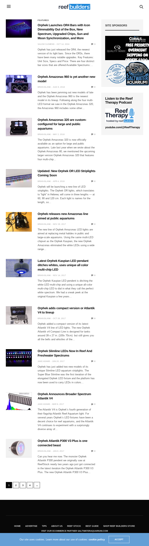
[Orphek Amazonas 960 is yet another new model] (19, 84)
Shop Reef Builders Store (119, 526)
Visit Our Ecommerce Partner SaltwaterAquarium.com (74, 531)
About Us (56, 526)
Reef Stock (74, 526)
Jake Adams (44, 361)
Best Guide (92, 526)
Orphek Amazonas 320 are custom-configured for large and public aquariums (62, 124)
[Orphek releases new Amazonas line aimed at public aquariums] (19, 222)
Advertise (31, 526)
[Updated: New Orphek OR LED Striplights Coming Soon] (19, 178)
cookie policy (97, 539)
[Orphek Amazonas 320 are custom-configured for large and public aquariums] (19, 127)
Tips (44, 526)
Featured (43, 20)
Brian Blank (44, 87)
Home (17, 526)
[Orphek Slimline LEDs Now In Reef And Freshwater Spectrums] (19, 357)
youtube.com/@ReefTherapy (122, 127)
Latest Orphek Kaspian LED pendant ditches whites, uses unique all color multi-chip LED (63, 265)
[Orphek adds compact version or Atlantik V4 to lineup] (19, 315)
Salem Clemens (46, 44)
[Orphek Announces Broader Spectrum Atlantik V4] (19, 401)
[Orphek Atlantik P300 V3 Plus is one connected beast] (19, 448)
